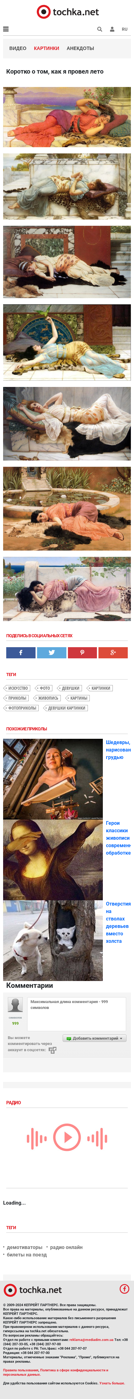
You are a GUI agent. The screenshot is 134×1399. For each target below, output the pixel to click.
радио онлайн (66, 1247)
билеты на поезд (27, 1255)
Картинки (46, 48)
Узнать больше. (112, 1383)
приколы (17, 698)
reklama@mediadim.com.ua (91, 1340)
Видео (17, 48)
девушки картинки (66, 708)
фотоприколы (22, 708)
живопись (48, 698)
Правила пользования (20, 1370)
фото (45, 688)
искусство (18, 688)
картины (78, 698)
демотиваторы (24, 1247)
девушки (70, 688)
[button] (112, 29)
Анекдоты (80, 48)
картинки (101, 688)
